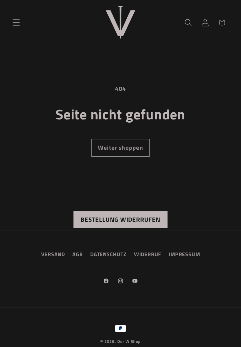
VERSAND (53, 254)
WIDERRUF (147, 254)
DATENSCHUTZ (108, 254)
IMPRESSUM (184, 254)
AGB (77, 254)
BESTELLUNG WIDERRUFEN (120, 219)
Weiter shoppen (120, 147)
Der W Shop (129, 341)
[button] (16, 22)
